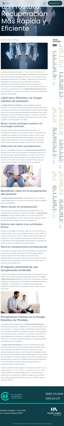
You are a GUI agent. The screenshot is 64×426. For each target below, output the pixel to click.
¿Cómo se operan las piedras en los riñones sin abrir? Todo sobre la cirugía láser (55, 64)
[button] (44, 3)
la (24, 324)
